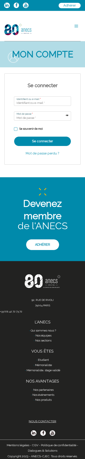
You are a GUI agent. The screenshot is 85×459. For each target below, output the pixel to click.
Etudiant (43, 359)
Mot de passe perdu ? (42, 153)
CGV (35, 445)
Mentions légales (18, 445)
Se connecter (42, 141)
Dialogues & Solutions (42, 450)
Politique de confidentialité (58, 445)
